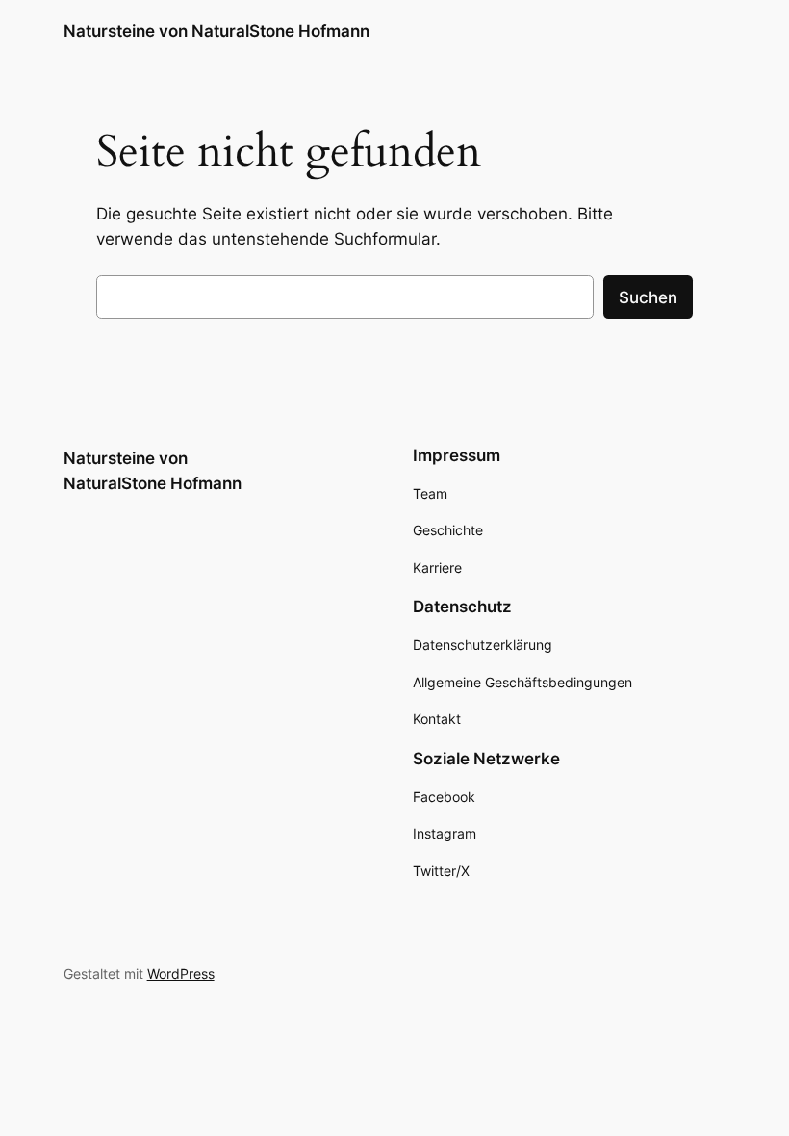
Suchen (648, 297)
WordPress (181, 974)
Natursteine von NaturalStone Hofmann (216, 30)
